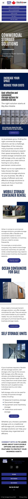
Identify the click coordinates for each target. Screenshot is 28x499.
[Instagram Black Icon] (17, 467)
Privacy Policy (23, 497)
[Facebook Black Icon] (11, 467)
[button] (3, 2)
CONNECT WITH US (10, 442)
